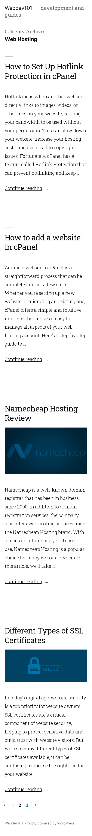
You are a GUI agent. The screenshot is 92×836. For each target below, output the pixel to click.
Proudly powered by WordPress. (49, 823)
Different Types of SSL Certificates (44, 635)
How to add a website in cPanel (42, 242)
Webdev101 (18, 8)
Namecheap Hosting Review (41, 413)
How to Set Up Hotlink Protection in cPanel (44, 71)
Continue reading (27, 188)
